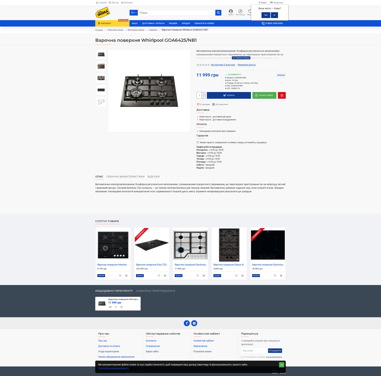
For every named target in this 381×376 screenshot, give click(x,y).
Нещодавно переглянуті (114, 290)
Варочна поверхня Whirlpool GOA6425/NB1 (123, 299)
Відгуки (154, 176)
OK (281, 365)
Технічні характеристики (125, 176)
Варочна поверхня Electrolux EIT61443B (268, 264)
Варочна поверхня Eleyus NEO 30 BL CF (229, 264)
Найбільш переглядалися (155, 290)
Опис (99, 176)
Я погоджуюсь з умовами (263, 357)
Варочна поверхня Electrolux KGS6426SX (191, 264)
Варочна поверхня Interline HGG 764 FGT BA (113, 264)
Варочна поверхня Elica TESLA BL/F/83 (152, 264)
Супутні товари (107, 221)
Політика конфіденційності (113, 368)
